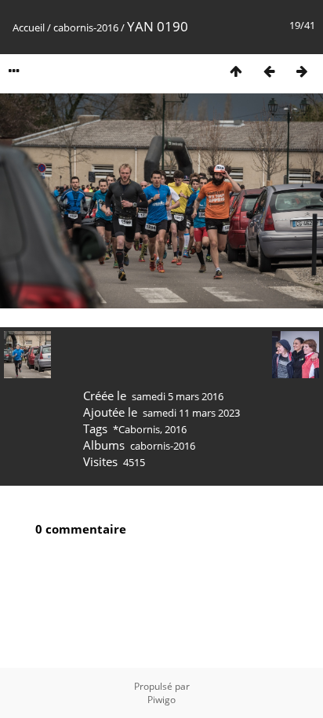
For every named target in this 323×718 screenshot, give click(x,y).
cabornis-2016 (85, 27)
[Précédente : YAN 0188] (268, 71)
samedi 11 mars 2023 (191, 413)
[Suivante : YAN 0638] (301, 71)
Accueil (29, 27)
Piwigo (161, 699)
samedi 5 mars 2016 (177, 396)
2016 (176, 429)
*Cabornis (136, 429)
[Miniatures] (236, 71)
